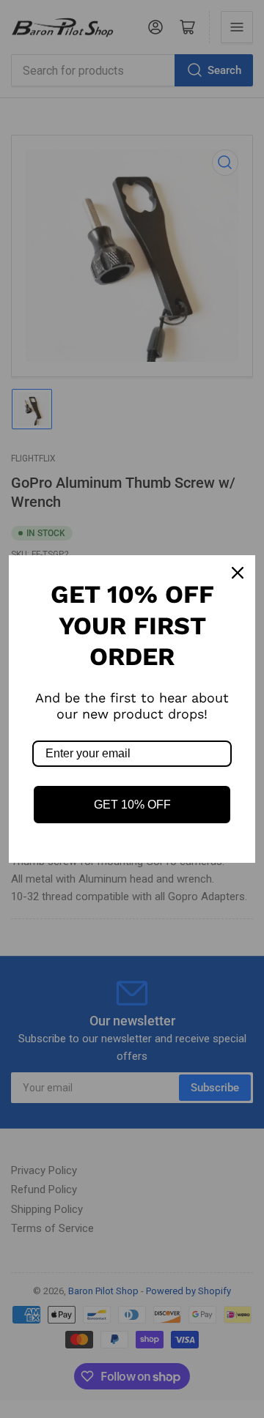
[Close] (237, 572)
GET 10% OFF (132, 804)
